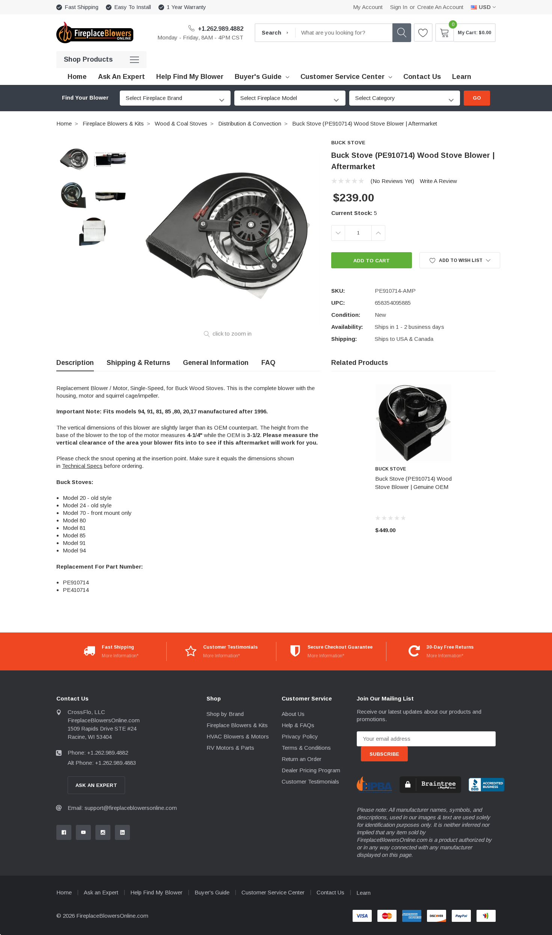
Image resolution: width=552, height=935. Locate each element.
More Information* (120, 655)
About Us (293, 714)
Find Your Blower (85, 98)
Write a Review (438, 181)
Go (477, 98)
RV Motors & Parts (230, 747)
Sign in (398, 7)
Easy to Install (132, 7)
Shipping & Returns (138, 362)
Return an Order (301, 759)
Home (64, 123)
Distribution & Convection (249, 123)
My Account (368, 7)
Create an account (440, 7)
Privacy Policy (300, 736)
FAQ (268, 362)
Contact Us (330, 892)
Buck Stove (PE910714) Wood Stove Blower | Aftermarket (364, 123)
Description (75, 362)
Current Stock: (354, 213)
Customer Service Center (342, 76)
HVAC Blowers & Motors (238, 736)
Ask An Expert (96, 785)
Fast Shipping (81, 7)
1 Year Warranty (186, 7)
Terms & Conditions (306, 747)
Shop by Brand (225, 714)
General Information (216, 362)
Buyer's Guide (258, 76)
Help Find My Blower (156, 892)
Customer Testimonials (310, 781)
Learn (363, 893)
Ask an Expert (101, 892)
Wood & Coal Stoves (181, 123)
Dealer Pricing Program (311, 770)
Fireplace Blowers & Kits (113, 123)
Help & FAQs (298, 725)
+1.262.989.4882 (219, 29)
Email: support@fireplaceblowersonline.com (122, 808)
